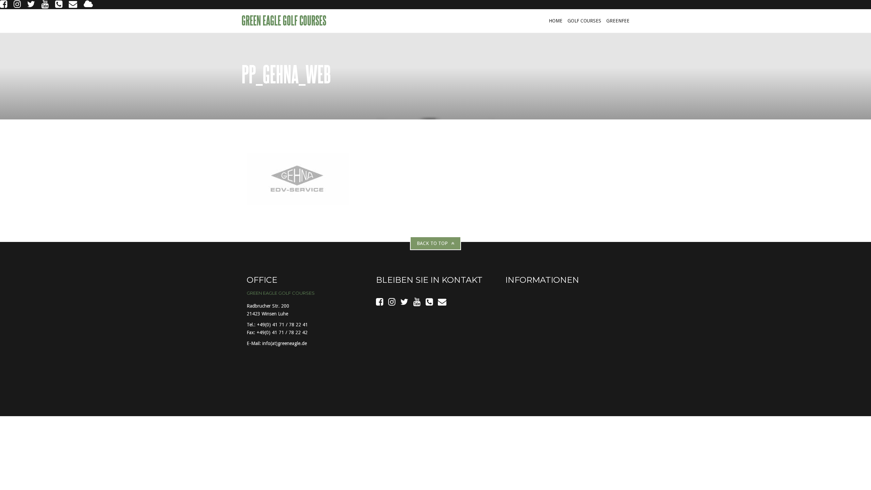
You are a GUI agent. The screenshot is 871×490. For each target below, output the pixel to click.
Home (555, 20)
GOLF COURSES (584, 20)
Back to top (432, 243)
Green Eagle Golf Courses (285, 20)
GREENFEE (617, 20)
